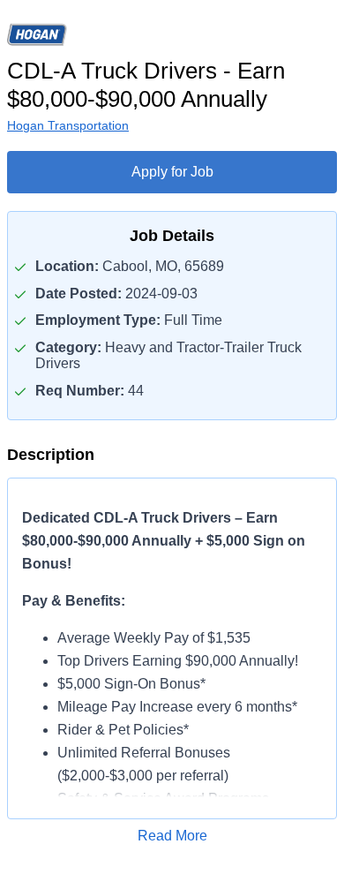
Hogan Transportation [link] (68, 125)
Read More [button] (172, 835)
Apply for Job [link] (172, 171)
